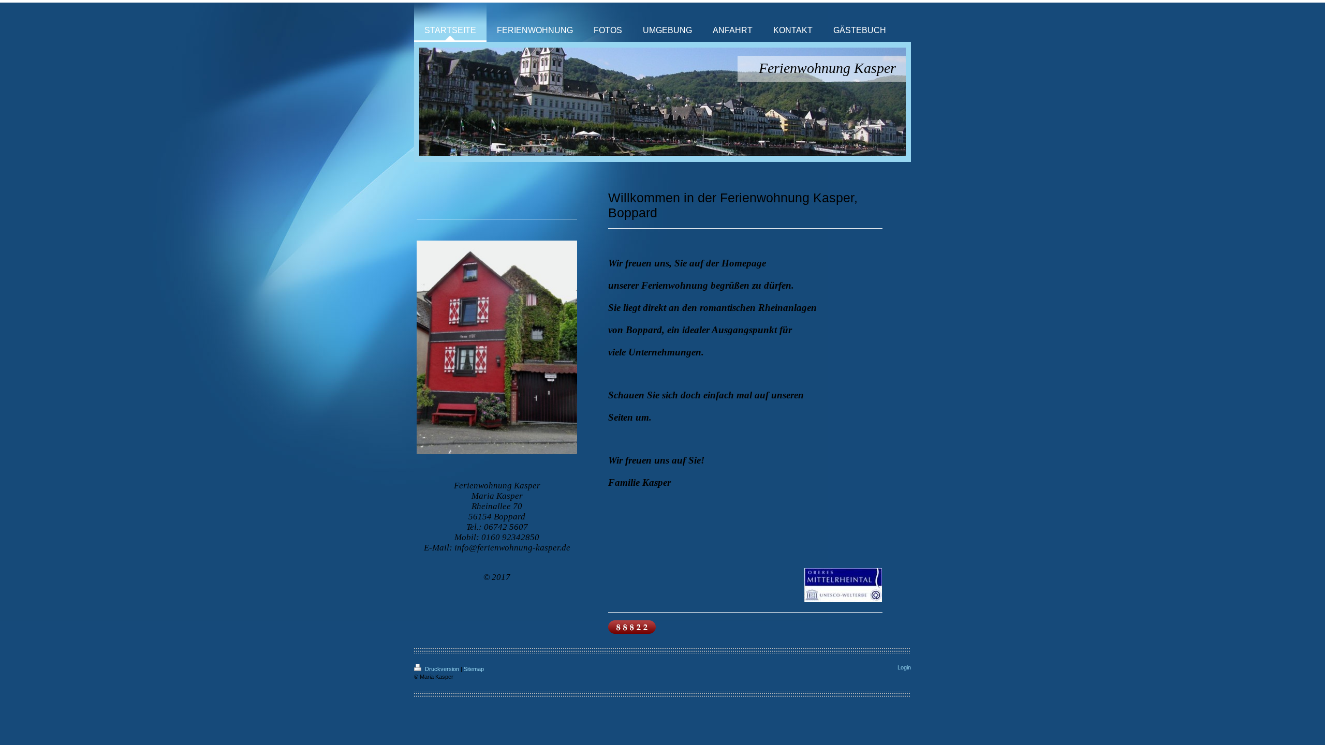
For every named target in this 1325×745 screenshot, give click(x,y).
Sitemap (474, 669)
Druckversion (442, 669)
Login (904, 667)
